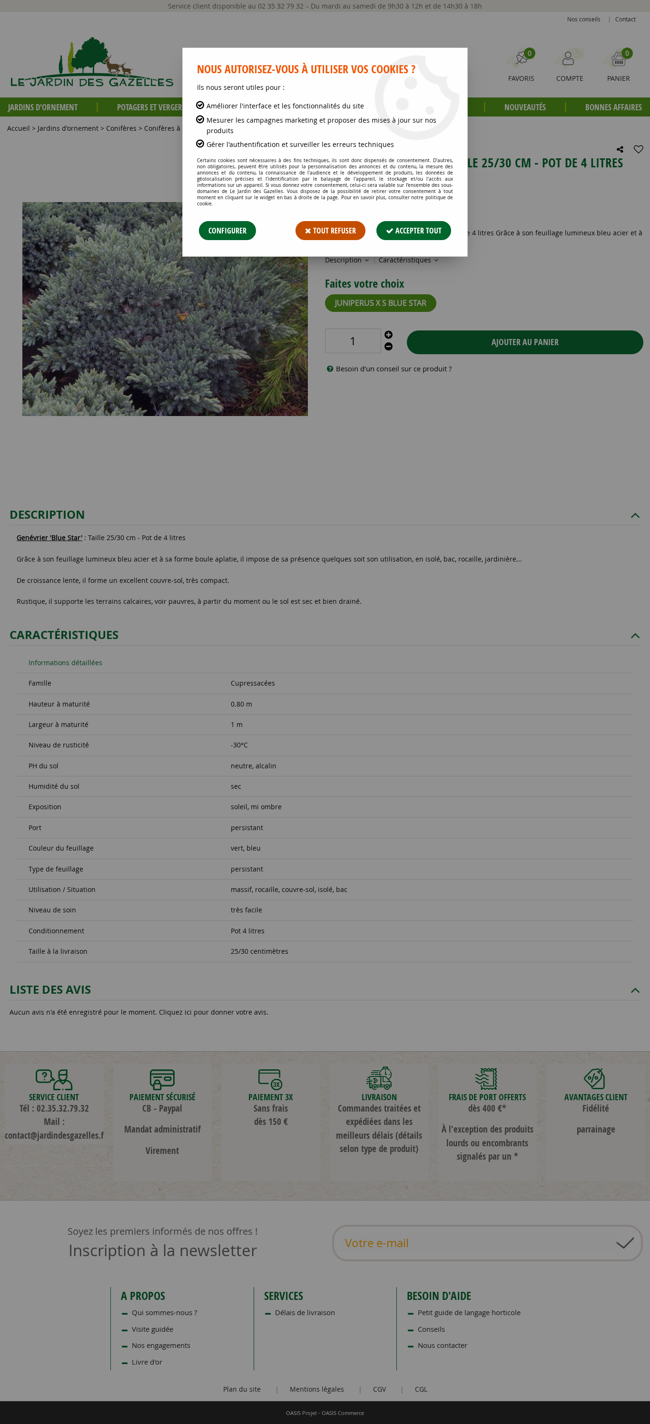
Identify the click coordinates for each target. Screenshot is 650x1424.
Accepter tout (418, 230)
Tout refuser (333, 230)
